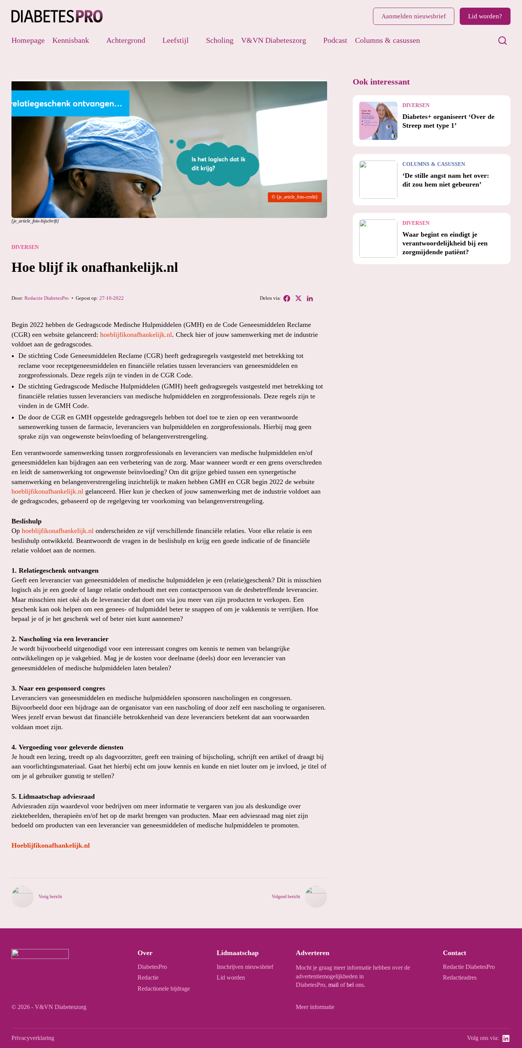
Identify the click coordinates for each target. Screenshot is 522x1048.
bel (350, 984)
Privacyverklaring (32, 1038)
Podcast (335, 40)
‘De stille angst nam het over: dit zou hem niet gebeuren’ (445, 180)
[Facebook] (287, 298)
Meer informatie (315, 1007)
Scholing (219, 40)
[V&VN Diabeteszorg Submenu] (312, 40)
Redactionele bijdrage (164, 988)
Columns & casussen (387, 40)
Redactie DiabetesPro (46, 298)
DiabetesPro (152, 967)
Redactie (148, 977)
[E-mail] (321, 298)
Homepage (28, 40)
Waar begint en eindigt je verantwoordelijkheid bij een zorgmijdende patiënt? (445, 243)
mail (333, 984)
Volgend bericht (286, 896)
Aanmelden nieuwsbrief (413, 16)
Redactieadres (460, 977)
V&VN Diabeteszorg (273, 40)
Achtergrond (125, 40)
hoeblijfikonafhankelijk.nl (136, 334)
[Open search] (502, 40)
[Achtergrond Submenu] (151, 40)
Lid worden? (485, 16)
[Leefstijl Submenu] (194, 40)
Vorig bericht (50, 896)
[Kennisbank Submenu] (95, 40)
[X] (298, 298)
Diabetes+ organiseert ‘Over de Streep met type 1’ (448, 121)
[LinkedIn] (310, 298)
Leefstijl (175, 40)
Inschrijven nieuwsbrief (245, 967)
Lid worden (231, 977)
